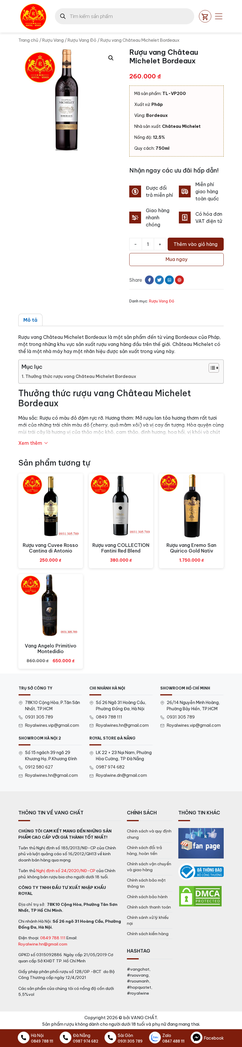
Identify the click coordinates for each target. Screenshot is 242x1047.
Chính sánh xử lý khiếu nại (148, 920)
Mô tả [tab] (30, 320)
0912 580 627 (39, 767)
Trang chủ (28, 40)
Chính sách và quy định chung (149, 834)
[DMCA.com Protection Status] (200, 895)
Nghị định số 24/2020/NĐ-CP (65, 870)
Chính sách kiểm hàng (148, 933)
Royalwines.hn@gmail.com (122, 725)
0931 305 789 (39, 717)
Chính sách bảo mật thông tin (146, 883)
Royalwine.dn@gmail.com (121, 775)
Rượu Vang (53, 40)
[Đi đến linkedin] (169, 280)
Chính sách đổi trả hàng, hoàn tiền (144, 850)
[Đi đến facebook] (149, 280)
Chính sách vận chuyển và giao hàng (149, 866)
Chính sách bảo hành (147, 896)
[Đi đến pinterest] (179, 280)
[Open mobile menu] (219, 16)
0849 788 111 (109, 717)
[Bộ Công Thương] (201, 871)
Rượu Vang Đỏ (82, 40)
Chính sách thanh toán (149, 907)
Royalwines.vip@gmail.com (52, 725)
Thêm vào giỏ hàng (196, 244)
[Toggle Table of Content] (211, 368)
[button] (111, 58)
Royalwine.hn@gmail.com (42, 944)
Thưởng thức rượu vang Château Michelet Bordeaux (80, 376)
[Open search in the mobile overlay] (124, 16)
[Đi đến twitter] (159, 280)
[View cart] (205, 16)
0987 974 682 (110, 767)
